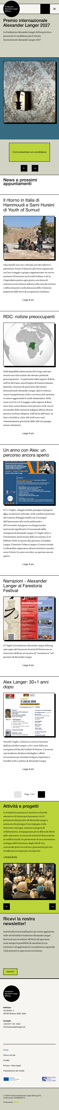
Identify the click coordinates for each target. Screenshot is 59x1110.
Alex (5, 513)
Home (6, 1050)
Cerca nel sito (9, 1055)
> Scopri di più (10, 856)
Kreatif (15, 1102)
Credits (6, 1060)
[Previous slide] (6, 906)
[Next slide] (35, 168)
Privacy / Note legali (12, 1066)
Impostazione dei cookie (13, 1071)
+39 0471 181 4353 (11, 1024)
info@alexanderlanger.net (14, 1027)
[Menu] (54, 9)
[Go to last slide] (24, 168)
